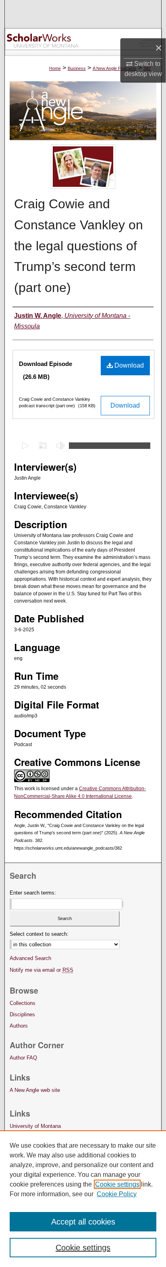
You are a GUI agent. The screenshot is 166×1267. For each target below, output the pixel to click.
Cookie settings (117, 1184)
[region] (83, 1198)
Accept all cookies (83, 1221)
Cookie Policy (117, 1194)
